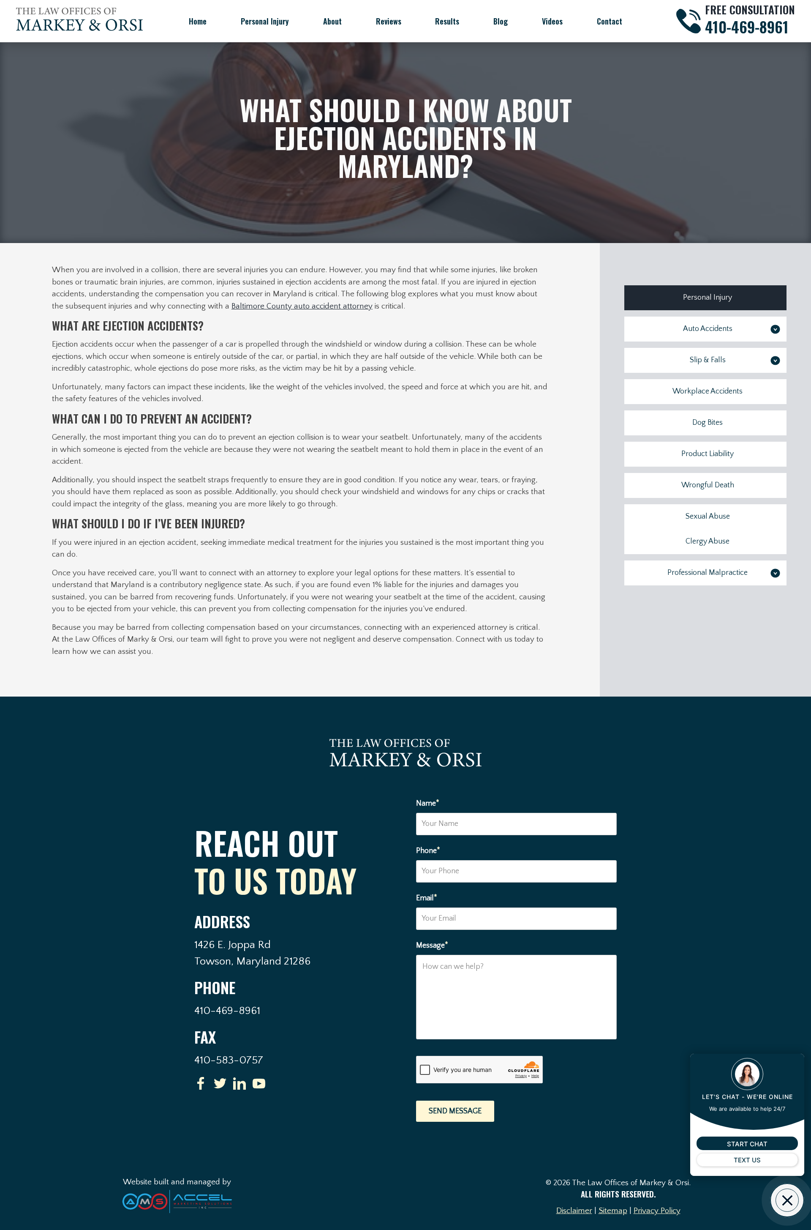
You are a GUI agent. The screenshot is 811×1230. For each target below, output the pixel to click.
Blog (500, 21)
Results (447, 21)
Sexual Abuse (708, 516)
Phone (428, 850)
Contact (609, 21)
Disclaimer (574, 1210)
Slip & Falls (708, 360)
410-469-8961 (747, 26)
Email (426, 897)
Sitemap (613, 1210)
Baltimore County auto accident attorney (302, 306)
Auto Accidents (707, 329)
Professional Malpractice (707, 573)
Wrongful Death (707, 485)
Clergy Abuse (707, 541)
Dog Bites (707, 422)
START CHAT (747, 1144)
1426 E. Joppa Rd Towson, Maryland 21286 (252, 953)
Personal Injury (265, 21)
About (332, 21)
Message (432, 945)
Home (198, 21)
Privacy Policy (657, 1210)
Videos (552, 21)
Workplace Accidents (707, 391)
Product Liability (707, 454)
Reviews (388, 21)
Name (427, 803)
